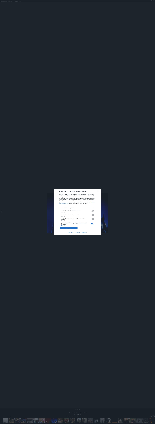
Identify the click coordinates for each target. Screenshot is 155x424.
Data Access (77, 232)
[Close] (98, 191)
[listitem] (77, 208)
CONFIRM (69, 228)
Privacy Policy (84, 232)
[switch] (92, 211)
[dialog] (77, 212)
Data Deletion (70, 232)
